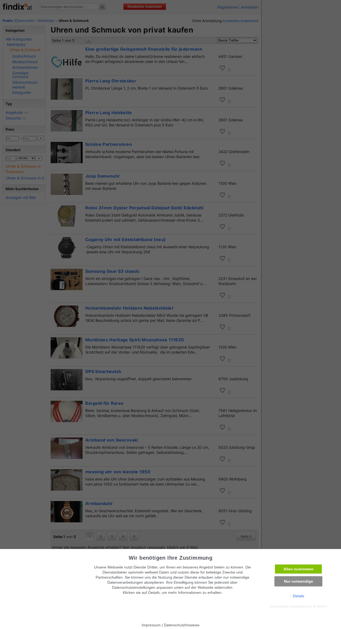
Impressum (151, 625)
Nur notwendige (298, 581)
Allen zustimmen (298, 569)
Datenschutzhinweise (182, 625)
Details (298, 596)
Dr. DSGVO (320, 606)
